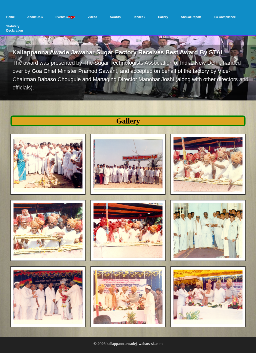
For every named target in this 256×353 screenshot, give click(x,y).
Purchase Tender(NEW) (184, 86)
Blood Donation (66, 55)
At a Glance (35, 26)
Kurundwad (104, 62)
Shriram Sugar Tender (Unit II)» (144, 111)
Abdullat (102, 43)
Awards (115, 17)
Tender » (139, 17)
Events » (62, 17)
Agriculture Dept (67, 74)
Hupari (101, 72)
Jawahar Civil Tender (142, 70)
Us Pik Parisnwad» (69, 64)
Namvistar (63, 45)
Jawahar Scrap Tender (144, 42)
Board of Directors (40, 55)
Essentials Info (37, 36)
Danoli (100, 53)
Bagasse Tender (184, 38)
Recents (62, 26)
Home (10, 17)
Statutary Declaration (14, 28)
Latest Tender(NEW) (183, 111)
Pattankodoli (105, 91)
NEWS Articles (66, 36)
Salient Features (38, 45)
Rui (98, 81)
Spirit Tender (190, 98)
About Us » (35, 17)
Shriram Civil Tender (142, 84)
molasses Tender (184, 52)
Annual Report (191, 17)
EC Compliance (225, 17)
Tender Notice (191, 69)
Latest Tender (190, 26)
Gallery (163, 17)
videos (92, 17)
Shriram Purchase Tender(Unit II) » (146, 98)
